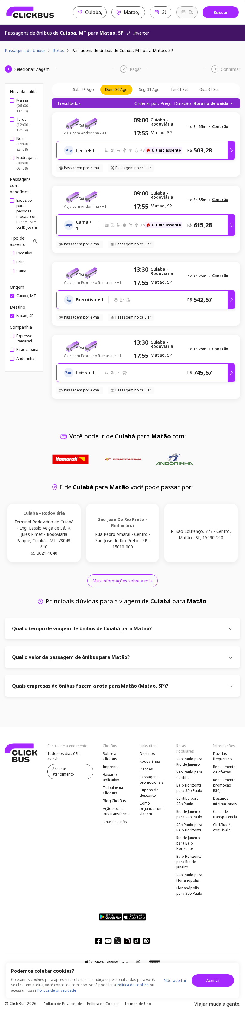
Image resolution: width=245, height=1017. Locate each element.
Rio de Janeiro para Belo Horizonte (188, 843)
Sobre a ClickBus (110, 756)
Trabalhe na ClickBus (113, 790)
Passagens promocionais (152, 779)
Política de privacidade (56, 990)
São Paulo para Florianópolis (189, 877)
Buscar (220, 12)
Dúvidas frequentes (222, 756)
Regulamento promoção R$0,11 (224, 785)
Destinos (147, 753)
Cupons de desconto (149, 792)
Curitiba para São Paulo (187, 801)
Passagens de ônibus (25, 50)
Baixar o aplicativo (111, 777)
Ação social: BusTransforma (116, 811)
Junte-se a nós (115, 821)
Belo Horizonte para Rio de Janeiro (189, 862)
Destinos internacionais (225, 801)
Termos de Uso (137, 1003)
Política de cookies (133, 984)
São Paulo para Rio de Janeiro (189, 761)
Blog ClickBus (114, 800)
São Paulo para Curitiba (189, 775)
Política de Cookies (103, 1003)
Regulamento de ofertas (224, 769)
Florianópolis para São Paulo (189, 891)
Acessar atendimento (63, 771)
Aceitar (213, 980)
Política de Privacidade (63, 1003)
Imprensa (111, 766)
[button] (220, 127)
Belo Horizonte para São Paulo (189, 788)
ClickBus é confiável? (221, 827)
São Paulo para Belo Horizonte (189, 827)
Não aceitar (174, 980)
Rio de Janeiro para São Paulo (189, 814)
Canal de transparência (225, 814)
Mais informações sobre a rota (122, 581)
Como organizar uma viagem (152, 808)
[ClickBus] (30, 12)
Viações (146, 769)
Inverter (141, 33)
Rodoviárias (150, 761)
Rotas (58, 50)
